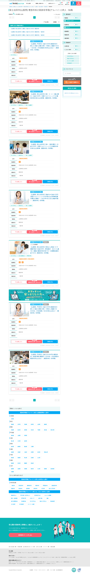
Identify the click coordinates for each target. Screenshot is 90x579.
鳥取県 (12, 457)
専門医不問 (23, 498)
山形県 (38, 424)
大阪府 (25, 452)
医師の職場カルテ (31, 563)
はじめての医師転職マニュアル (35, 557)
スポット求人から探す (40, 552)
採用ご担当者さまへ (58, 0)
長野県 (25, 435)
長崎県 (25, 468)
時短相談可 (52, 501)
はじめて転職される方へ (21, 557)
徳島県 (12, 463)
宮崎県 (45, 468)
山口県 (38, 457)
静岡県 (19, 446)
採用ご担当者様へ (12, 546)
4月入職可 (13, 504)
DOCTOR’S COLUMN (21, 561)
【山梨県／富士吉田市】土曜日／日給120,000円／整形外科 (24, 28)
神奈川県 (52, 429)
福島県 (45, 424)
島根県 (19, 457)
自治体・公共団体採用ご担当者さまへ (48, 0)
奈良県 (38, 452)
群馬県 (25, 429)
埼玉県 (32, 429)
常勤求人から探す (13, 552)
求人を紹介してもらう (34, 81)
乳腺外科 (13, 488)
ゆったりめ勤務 (48, 495)
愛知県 (25, 446)
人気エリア (32, 498)
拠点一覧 (64, 0)
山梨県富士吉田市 (70, 20)
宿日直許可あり (37, 495)
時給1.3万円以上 (43, 501)
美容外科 (35, 488)
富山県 (12, 441)
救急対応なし (14, 495)
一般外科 (13, 485)
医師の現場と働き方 (41, 561)
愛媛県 (25, 463)
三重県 (32, 446)
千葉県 (38, 429)
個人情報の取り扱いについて (28, 546)
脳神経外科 (29, 485)
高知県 (32, 463)
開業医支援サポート (68, 561)
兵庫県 (32, 452)
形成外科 (20, 488)
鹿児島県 (52, 468)
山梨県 (36, 6)
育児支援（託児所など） (25, 495)
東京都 (45, 429)
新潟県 (12, 435)
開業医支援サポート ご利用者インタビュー (46, 563)
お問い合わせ (38, 546)
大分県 (38, 468)
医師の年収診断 (12, 563)
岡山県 (25, 457)
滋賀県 (12, 452)
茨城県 (12, 429)
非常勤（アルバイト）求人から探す (26, 552)
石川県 (19, 441)
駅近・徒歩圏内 (14, 498)
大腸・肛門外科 (52, 488)
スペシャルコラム (51, 561)
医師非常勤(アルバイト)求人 (29, 6)
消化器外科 (21, 485)
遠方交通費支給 (14, 501)
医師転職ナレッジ (31, 561)
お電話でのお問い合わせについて (76, 0)
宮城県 (25, 424)
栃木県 (19, 429)
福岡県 (12, 468)
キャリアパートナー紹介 (49, 557)
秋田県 (32, 424)
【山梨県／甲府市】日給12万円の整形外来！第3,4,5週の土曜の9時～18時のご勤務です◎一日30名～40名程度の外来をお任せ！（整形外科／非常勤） (44, 47)
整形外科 (46, 6)
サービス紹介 (12, 557)
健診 (47, 498)
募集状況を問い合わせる (34, 282)
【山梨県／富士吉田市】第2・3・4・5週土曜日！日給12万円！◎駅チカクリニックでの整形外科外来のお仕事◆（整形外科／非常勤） (44, 96)
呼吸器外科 (45, 485)
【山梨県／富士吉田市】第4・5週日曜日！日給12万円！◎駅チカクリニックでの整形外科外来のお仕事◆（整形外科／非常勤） (44, 146)
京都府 (19, 452)
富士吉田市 (41, 6)
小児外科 (43, 488)
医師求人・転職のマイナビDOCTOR (15, 6)
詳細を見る (50, 81)
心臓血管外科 (54, 485)
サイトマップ (45, 546)
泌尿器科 (28, 488)
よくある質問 (68, 0)
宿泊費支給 (23, 501)
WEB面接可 (21, 504)
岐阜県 (12, 446)
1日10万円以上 (33, 501)
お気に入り (19, 81)
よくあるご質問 (71, 557)
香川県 (19, 463)
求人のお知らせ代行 (21, 563)
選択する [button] (76, 17)
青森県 (12, 424)
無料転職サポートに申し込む (25, 535)
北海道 (12, 418)
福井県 (25, 441)
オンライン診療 (31, 504)
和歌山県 (46, 452)
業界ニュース (59, 561)
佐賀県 (19, 468)
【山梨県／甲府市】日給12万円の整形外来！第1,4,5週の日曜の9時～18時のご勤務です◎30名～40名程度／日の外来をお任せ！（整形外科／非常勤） (44, 310)
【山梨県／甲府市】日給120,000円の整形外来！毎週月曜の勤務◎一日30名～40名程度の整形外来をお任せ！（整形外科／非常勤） (44, 356)
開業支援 (52, 546)
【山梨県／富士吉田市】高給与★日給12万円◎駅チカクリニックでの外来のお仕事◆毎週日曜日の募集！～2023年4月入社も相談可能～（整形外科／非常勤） (44, 197)
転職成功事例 (64, 557)
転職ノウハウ (12, 561)
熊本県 (32, 468)
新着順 (55, 22)
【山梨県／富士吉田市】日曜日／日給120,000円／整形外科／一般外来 (27, 32)
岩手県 (19, 424)
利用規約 (19, 546)
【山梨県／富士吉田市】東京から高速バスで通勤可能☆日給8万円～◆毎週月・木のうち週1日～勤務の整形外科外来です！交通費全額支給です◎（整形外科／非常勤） (44, 250)
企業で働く (40, 498)
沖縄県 (12, 471)
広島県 (32, 457)
